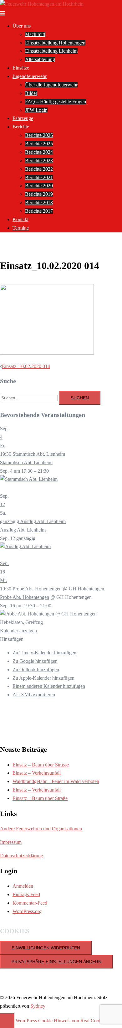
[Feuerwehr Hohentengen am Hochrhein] (42, 4)
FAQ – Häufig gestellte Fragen (55, 101)
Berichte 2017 (39, 211)
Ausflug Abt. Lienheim (23, 529)
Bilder (31, 93)
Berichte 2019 (39, 194)
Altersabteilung (40, 59)
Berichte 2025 (39, 143)
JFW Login (36, 110)
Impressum (11, 842)
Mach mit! (35, 34)
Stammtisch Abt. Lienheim (26, 462)
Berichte (21, 126)
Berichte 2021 (39, 177)
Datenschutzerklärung (21, 855)
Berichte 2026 (39, 135)
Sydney (37, 1006)
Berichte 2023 (39, 160)
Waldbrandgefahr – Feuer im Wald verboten (56, 781)
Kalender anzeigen (18, 630)
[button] (11, 639)
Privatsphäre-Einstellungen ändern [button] (56, 961)
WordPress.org (27, 911)
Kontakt (20, 219)
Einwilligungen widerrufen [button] (46, 947)
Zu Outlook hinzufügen (36, 669)
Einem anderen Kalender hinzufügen (49, 686)
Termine (21, 228)
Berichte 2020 (39, 185)
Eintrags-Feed (26, 894)
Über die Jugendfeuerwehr (51, 84)
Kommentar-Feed (30, 903)
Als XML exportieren (34, 694)
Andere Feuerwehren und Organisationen (41, 828)
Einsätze (21, 67)
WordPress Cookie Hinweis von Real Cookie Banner (68, 1020)
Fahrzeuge (23, 118)
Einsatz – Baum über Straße (40, 798)
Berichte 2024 (39, 152)
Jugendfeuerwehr (30, 76)
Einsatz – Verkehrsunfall (37, 773)
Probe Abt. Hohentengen (24, 597)
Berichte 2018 (39, 202)
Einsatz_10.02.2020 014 (26, 366)
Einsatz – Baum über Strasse (41, 764)
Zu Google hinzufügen (35, 661)
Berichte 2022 (39, 169)
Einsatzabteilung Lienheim (51, 51)
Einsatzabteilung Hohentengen (55, 42)
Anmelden (23, 886)
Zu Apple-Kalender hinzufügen (43, 678)
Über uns (22, 26)
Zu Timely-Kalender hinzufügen (44, 652)
